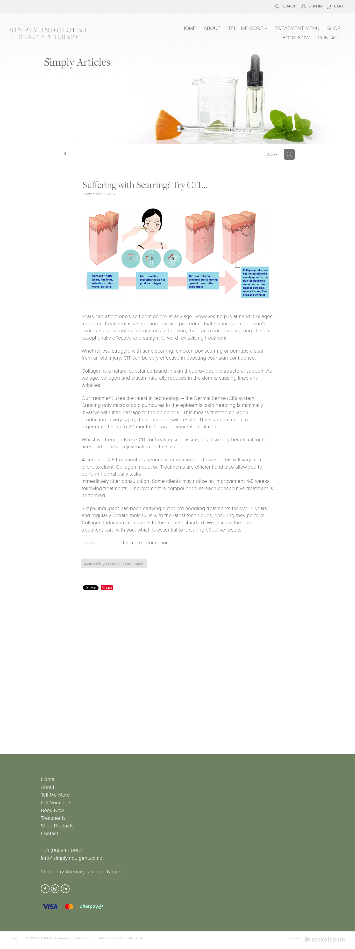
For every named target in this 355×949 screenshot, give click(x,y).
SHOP (334, 27)
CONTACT (329, 37)
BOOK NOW (296, 37)
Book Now (52, 809)
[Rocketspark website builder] (316, 940)
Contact (49, 833)
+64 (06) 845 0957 (61, 850)
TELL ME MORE (246, 27)
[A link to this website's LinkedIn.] (65, 888)
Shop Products (57, 825)
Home (47, 778)
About (47, 786)
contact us (109, 542)
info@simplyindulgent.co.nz (71, 857)
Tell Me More (55, 794)
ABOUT (212, 27)
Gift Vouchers (56, 802)
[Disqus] (177, 666)
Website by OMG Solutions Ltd (120, 938)
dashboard (48, 938)
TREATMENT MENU (297, 27)
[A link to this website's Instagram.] (55, 888)
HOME (188, 27)
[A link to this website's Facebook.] (45, 888)
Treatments (53, 817)
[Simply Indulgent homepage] (77, 33)
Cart (338, 5)
